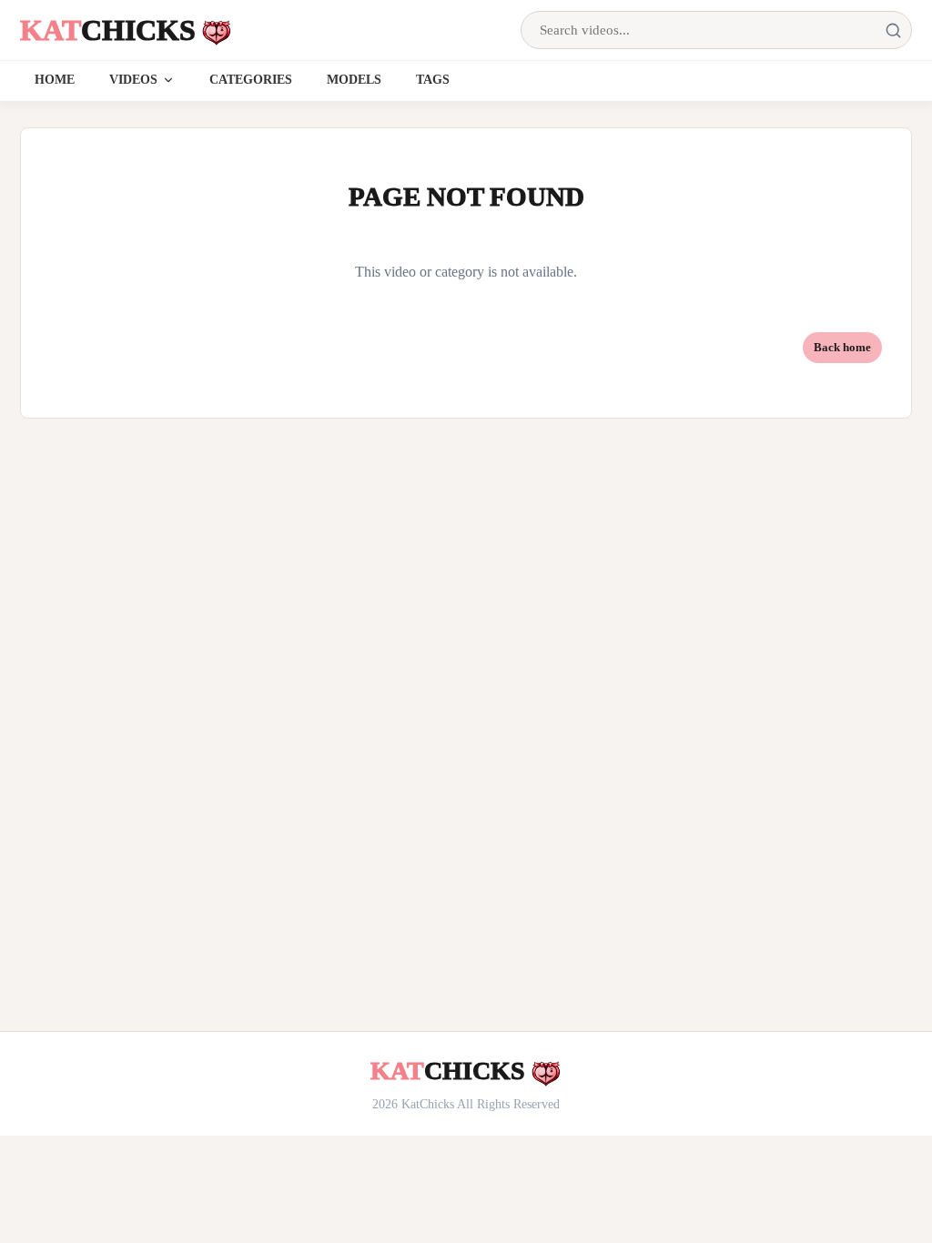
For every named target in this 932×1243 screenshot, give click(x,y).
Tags (433, 79)
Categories (250, 79)
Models (354, 79)
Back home (842, 347)
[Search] (893, 30)
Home (55, 79)
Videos (133, 79)
